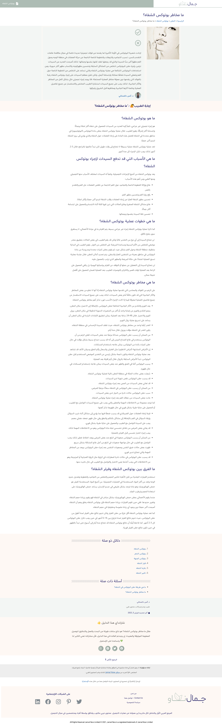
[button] (111, 660)
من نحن (134, 693)
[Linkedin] (37, 701)
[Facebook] (47, 701)
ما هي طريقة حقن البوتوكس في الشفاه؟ (130, 587)
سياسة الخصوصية (133, 702)
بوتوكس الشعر (140, 553)
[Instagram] (58, 701)
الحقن (172, 21)
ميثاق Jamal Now (112, 672)
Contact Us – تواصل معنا (133, 698)
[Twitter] (79, 701)
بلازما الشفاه (141, 568)
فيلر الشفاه (141, 563)
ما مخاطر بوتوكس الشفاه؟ (136, 592)
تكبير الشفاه (141, 573)
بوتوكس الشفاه (162, 21)
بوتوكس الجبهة (140, 558)
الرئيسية (180, 21)
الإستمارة (85, 681)
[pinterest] (68, 701)
